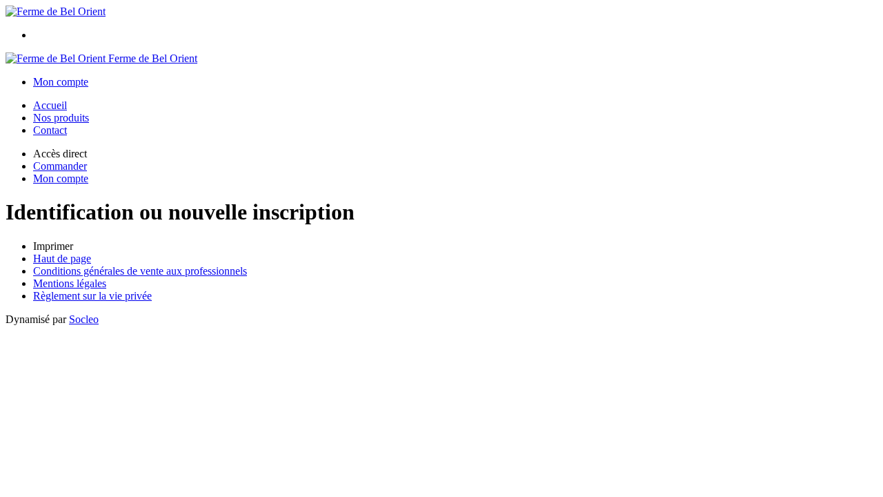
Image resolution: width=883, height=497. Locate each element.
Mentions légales (69, 283)
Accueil (50, 105)
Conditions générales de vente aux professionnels (140, 271)
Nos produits (61, 118)
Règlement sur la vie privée (92, 296)
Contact (50, 130)
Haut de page (62, 258)
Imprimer (53, 246)
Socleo (84, 319)
